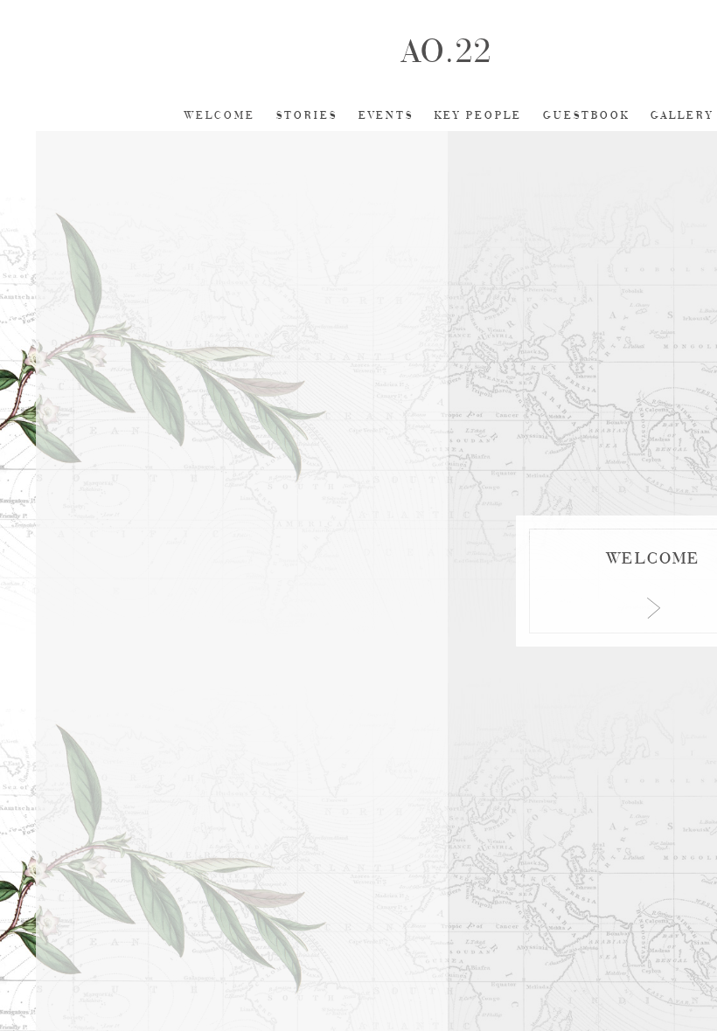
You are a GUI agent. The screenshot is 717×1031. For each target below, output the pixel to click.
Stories (307, 115)
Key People (478, 115)
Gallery (682, 115)
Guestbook (586, 115)
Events (386, 115)
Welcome (219, 115)
